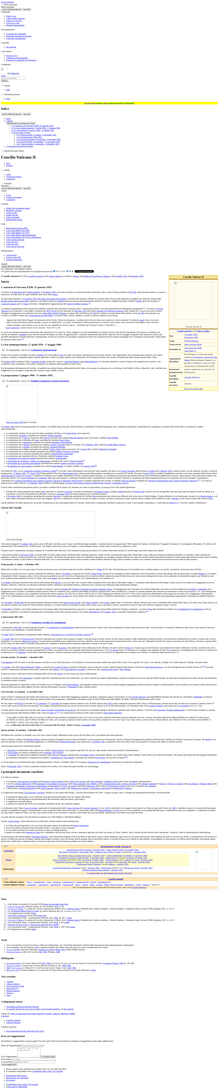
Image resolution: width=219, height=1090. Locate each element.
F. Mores (20, 909)
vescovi (26, 438)
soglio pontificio (33, 292)
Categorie (5, 1016)
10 (203, 666)
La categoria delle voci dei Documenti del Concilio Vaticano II (109, 873)
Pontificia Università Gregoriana (85, 589)
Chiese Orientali (47, 710)
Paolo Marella (112, 438)
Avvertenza (10, 1080)
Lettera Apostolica (128, 471)
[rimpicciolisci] (12, 271)
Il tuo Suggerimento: (9, 1056)
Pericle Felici (71, 433)
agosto (146, 473)
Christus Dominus (129, 784)
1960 (12, 427)
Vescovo (9, 993)
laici (64, 786)
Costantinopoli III (82, 882)
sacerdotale (130, 858)
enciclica (100, 311)
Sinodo (139, 301)
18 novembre (13, 753)
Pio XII (133, 292)
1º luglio (32, 473)
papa (186, 344)
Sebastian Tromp (105, 589)
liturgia (26, 445)
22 (169, 650)
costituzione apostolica (32, 471)
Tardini (120, 492)
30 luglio (136, 492)
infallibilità (198, 697)
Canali (141, 320)
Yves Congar (15, 968)
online (33, 913)
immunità (72, 687)
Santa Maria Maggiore (154, 667)
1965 (196, 337)
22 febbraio (88, 445)
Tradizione (202, 589)
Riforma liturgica (13, 991)
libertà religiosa (206, 496)
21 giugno (114, 650)
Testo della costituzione (17, 915)
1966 (64, 966)
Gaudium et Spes (87, 755)
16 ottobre (66, 574)
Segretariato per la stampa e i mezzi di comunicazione (29, 461)
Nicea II (93, 882)
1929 (95, 313)
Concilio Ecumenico (36, 276)
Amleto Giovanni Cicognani (67, 451)
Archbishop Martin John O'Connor (25, 911)
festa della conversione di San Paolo (51, 299)
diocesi (46, 438)
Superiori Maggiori (72, 362)
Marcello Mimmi (76, 438)
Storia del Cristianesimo (193, 389)
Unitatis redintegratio (175, 710)
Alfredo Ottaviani (54, 435)
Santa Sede (42, 915)
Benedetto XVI (13, 970)
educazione (119, 788)
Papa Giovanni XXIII (15, 986)
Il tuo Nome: (6, 1059)
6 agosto (28, 476)
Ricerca (5, 81)
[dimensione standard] (29, 271)
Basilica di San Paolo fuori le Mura (15, 301)
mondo (64, 755)
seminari (26, 447)
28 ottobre (47, 292)
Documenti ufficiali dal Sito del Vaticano (22, 1007)
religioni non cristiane (79, 788)
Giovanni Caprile (13, 966)
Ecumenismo (198, 357)
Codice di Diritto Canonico (77, 304)
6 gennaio (107, 612)
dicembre (78, 311)
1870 (48, 311)
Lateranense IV (68, 885)
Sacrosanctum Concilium (75, 669)
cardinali (60, 301)
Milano (58, 950)
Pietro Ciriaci (64, 440)
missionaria (90, 786)
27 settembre (21, 652)
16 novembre (129, 850)
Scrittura (192, 589)
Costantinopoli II (68, 882)
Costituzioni (8, 851)
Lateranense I (31, 885)
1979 (56, 906)
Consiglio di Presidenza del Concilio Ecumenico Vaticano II (38, 481)
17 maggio (86, 466)
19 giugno (62, 648)
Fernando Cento (61, 456)
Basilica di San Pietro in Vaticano (97, 276)
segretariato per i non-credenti (62, 758)
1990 (121, 963)
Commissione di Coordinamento (191, 609)
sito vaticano (69, 1009)
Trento (138, 885)
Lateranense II (43, 885)
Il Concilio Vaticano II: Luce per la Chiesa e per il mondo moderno (33, 1009)
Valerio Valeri (55, 449)
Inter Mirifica (125, 669)
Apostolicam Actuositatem (36, 786)
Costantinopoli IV (104, 882)
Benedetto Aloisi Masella (62, 442)
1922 (85, 311)
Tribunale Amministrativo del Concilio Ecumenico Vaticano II (173, 481)
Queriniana (107, 963)
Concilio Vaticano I (192, 377)
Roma (76, 276)
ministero (97, 864)
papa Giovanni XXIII (193, 348)
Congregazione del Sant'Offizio (40, 315)
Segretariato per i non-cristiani (20, 466)
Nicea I (29, 882)
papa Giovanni (63, 596)
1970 (37, 947)
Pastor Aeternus (73, 808)
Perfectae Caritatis (174, 784)
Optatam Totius (206, 784)
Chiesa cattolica (55, 276)
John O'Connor (76, 461)
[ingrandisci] (44, 271)
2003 (63, 950)
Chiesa (55, 294)
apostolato (55, 786)
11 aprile (6, 639)
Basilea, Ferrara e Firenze (113, 885)
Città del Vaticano (192, 341)
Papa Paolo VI (12, 988)
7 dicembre (95, 742)
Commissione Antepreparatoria (44, 350)
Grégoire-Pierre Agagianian (62, 454)
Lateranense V (129, 885)
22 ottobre (7, 582)
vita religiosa (193, 784)
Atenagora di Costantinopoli (99, 762)
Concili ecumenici (115, 879)
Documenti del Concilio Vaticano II (116, 846)
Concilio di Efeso (61, 667)
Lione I (77, 885)
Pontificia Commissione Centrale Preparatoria (50, 381)
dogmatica (23, 435)
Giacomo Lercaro (13, 952)
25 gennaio (27, 299)
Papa (8, 422)
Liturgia (88, 850)
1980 (58, 952)
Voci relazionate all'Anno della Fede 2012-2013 (25, 1031)
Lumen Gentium (156, 706)
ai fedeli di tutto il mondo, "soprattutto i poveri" (97, 483)
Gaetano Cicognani (57, 445)
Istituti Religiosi (91, 362)
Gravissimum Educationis (100, 788)
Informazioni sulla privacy (16, 1076)
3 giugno (13, 648)
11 (58, 712)
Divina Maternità (27, 667)
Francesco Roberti (128, 481)
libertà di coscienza (30, 641)
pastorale (152, 784)
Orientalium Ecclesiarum (65, 710)
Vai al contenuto (7, 2)
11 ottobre (189, 334)
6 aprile (6, 635)
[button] (2, 4)
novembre (8, 602)
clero (37, 440)
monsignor (67, 481)
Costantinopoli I (39, 882)
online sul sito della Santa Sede (55, 904)
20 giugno (12, 496)
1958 (53, 292)
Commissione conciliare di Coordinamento (48, 622)
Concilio (9, 982)
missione (144, 784)
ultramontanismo (105, 810)
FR (8, 968)
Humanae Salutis (49, 471)
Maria (38, 667)
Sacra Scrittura (96, 781)
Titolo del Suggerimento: (11, 1045)
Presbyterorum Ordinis (116, 786)
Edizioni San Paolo (46, 950)
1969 (69, 966)
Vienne (92, 885)
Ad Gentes (72, 786)
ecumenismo (27, 678)
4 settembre (42, 478)
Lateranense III (55, 885)
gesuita (64, 589)
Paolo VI (173, 503)
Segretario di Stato (38, 362)
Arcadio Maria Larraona (115, 445)
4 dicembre (96, 850)
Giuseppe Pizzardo (57, 447)
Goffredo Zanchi (73, 909)
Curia (61, 355)
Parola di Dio (73, 852)
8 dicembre (189, 337)
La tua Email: (6, 1062)
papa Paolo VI (190, 351)
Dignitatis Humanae (67, 742)
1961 (15, 471)
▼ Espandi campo (48, 1057)
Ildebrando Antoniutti (107, 449)
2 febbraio (163, 471)
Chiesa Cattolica (13, 984)
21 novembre (183, 706)
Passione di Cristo (33, 832)
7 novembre (54, 703)
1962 (195, 334)
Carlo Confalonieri (12, 328)
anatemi (23, 334)
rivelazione (47, 753)
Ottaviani (56, 496)
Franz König (100, 758)
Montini (202, 574)
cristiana (127, 788)
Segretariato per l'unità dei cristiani (21, 458)
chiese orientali (92, 602)
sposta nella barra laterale (11, 9)
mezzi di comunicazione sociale (80, 856)
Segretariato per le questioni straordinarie (24, 463)
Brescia (115, 963)
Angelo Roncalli (18, 292)
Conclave (47, 648)
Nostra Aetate (57, 750)
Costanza (99, 885)
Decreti (8, 860)
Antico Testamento (80, 825)
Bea (43, 492)
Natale (99, 569)
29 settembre (8, 662)
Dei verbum (80, 781)
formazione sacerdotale (15, 786)
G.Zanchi (12, 909)
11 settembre (33, 483)
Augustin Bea (60, 458)
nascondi (26, 9)
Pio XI (54, 311)
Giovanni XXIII (195, 344)
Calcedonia (56, 882)
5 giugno (6, 427)
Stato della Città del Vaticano (54, 313)
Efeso (49, 882)
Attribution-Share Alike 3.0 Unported (48, 1071)
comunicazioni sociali (71, 602)
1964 (93, 466)
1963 (89, 449)
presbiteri (151, 786)
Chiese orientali (79, 784)
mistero (54, 578)
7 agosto (83, 449)
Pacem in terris (28, 639)
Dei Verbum (57, 753)
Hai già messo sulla (109, 103)
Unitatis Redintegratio (114, 856)
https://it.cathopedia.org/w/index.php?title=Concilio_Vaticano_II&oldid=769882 (43, 1014)
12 (126, 757)
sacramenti (27, 442)
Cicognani (68, 492)
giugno (7, 362)
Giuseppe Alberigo (14, 963)
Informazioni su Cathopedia (17, 1078)
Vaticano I (146, 885)
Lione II (85, 885)
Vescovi (162, 784)
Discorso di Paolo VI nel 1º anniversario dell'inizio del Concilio (33, 925)
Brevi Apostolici (27, 478)
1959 (34, 299)
